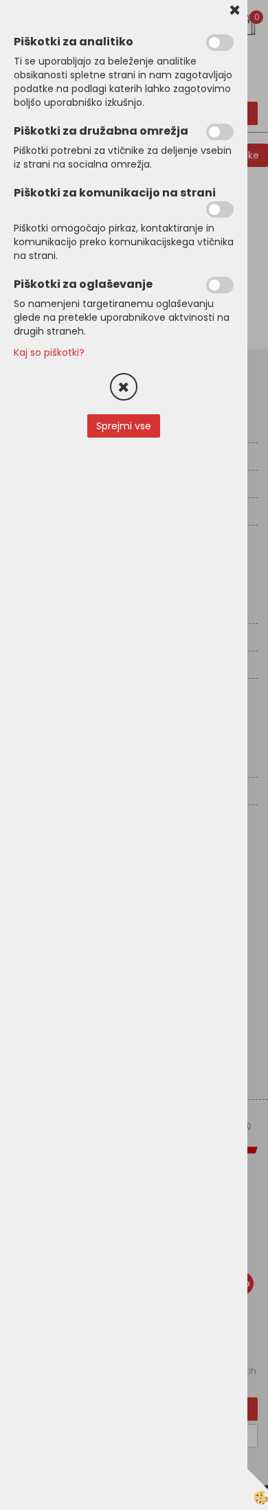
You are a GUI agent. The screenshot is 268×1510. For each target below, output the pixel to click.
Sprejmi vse (123, 426)
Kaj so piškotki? (49, 352)
